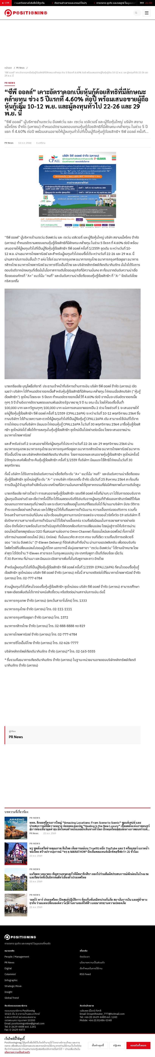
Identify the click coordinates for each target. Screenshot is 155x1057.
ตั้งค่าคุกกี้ (98, 1045)
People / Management (17, 957)
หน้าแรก (8, 68)
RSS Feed (85, 974)
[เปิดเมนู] (146, 13)
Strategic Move (13, 986)
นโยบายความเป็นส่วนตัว (92, 963)
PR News (20, 68)
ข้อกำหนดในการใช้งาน (91, 968)
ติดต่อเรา (85, 957)
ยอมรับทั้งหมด (138, 1045)
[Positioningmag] (26, 12)
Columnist (10, 974)
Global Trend (12, 998)
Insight (8, 992)
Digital (8, 968)
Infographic (11, 980)
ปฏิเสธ (117, 1045)
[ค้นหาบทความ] (137, 13)
